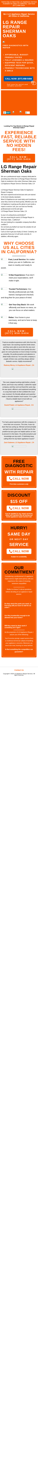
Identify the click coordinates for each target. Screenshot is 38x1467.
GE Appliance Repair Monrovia (13, 1128)
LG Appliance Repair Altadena (12, 798)
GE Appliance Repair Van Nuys (13, 1042)
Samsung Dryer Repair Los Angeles (14, 1090)
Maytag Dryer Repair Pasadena (13, 828)
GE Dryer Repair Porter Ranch (12, 1114)
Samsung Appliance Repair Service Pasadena (18, 1359)
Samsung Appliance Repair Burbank (14, 907)
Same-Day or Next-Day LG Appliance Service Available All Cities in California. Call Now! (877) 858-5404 (19, 3)
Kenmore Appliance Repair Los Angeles (16, 707)
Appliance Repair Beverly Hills (12, 1195)
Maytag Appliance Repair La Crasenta (15, 1283)
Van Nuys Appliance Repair (11, 1266)
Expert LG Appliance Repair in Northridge (16, 1047)
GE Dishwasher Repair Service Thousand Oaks (18, 1423)
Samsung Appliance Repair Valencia (15, 1459)
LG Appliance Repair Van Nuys (13, 1387)
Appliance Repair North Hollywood (14, 1188)
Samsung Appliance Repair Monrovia (15, 1207)
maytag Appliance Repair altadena (14, 752)
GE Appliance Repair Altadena (12, 793)
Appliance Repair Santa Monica (13, 1242)
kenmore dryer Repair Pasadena (13, 776)
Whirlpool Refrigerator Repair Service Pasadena (19, 1347)
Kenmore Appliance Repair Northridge (15, 988)
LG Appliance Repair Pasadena (13, 691)
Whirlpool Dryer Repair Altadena (13, 864)
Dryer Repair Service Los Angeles (14, 1375)
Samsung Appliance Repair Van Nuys (15, 1392)
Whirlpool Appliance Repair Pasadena (15, 726)
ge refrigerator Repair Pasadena (13, 745)
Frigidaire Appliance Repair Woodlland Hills (17, 1035)
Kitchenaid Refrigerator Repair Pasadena (16, 1107)
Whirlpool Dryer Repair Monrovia (13, 1154)
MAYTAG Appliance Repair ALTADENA (16, 750)
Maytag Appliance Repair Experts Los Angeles (18, 1057)
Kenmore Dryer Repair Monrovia (13, 1121)
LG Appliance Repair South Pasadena (15, 1023)
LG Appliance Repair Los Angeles (14, 683)
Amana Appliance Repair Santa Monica (16, 1211)
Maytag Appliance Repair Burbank (14, 1302)
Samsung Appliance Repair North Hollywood (17, 1454)
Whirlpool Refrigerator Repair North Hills (16, 1161)
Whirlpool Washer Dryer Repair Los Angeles (17, 695)
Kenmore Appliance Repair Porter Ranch (16, 983)
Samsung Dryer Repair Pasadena (14, 767)
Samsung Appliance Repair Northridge (15, 1000)
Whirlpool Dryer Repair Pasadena (14, 1159)
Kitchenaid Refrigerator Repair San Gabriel (17, 1102)
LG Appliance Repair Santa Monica (14, 679)
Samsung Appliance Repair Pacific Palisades (18, 1435)
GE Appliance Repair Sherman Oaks (15, 1045)
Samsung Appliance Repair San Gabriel (16, 947)
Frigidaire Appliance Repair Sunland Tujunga (18, 1031)
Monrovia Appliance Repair (11, 1202)
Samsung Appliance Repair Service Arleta (16, 1399)
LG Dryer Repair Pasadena (11, 1109)
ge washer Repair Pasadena (12, 743)
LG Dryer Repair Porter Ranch (12, 1111)
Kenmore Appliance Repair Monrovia (15, 1192)
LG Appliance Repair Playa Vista (13, 1337)
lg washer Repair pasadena (11, 733)
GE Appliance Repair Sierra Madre (14, 1130)
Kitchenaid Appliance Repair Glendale (15, 928)
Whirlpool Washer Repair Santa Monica (16, 1138)
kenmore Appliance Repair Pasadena (15, 771)
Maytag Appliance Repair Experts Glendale (17, 1059)
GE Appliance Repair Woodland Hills (15, 1126)
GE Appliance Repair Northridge (13, 1038)
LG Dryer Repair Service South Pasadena (16, 1382)
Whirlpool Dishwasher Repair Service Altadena (18, 1425)
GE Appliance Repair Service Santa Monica (17, 1373)
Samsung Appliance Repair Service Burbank (17, 1404)
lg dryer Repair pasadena (11, 731)
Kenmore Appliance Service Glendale (15, 974)
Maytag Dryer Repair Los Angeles (14, 1088)
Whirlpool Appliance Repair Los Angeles (16, 952)
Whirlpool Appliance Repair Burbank (14, 814)
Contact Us (19, 670)
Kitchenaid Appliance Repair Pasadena (16, 717)
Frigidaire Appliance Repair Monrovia (15, 1228)
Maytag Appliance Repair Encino (13, 1254)
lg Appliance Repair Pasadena (12, 755)
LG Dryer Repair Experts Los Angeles (15, 1066)
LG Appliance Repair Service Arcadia (15, 1416)
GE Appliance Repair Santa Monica (14, 693)
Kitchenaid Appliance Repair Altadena (15, 838)
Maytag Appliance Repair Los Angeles (15, 1278)
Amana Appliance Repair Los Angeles (15, 1256)
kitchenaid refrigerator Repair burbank (15, 781)
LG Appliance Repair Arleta (11, 900)
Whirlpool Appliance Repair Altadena (15, 795)
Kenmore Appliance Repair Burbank (14, 1299)
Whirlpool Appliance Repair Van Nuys (15, 1390)
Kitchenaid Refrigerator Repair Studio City (16, 1104)
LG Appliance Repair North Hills (13, 1009)
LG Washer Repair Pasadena (12, 1226)
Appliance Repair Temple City (12, 1185)
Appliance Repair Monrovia (11, 1178)
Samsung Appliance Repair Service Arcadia (17, 1413)
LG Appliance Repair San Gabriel (13, 945)
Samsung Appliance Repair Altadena (15, 800)
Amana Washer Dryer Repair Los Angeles (16, 698)
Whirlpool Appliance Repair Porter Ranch (16, 955)
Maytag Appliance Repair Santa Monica (16, 1199)
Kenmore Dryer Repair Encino (12, 1430)
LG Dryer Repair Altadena (11, 833)
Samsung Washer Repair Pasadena (14, 1218)
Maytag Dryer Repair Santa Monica (14, 1142)
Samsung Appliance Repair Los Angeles (16, 1168)
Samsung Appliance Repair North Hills (15, 1004)
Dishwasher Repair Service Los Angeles (16, 1418)
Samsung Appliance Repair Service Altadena (17, 1402)
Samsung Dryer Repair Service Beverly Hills (17, 1380)
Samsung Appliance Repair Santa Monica (16, 1171)
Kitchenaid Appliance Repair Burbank (15, 712)
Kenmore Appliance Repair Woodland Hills (17, 1290)
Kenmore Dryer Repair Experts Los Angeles (17, 1073)
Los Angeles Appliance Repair (12, 1252)
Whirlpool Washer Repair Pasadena (14, 1140)
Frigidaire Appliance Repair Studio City (15, 1033)
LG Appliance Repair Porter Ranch (14, 995)
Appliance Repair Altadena (11, 788)
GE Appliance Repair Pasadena (13, 714)
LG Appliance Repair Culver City (13, 686)
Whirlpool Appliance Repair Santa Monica (16, 959)
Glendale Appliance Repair (11, 1318)
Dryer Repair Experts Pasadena (13, 1069)
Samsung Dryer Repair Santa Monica (15, 1147)
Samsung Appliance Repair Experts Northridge (18, 1050)
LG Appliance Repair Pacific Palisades (15, 1447)
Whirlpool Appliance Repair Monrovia (15, 1204)
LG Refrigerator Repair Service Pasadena (16, 1344)
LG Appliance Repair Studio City (13, 1021)
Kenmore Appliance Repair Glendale (15, 933)
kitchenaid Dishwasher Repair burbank (15, 790)
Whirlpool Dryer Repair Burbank (13, 819)
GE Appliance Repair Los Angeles (14, 702)
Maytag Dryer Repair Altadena (12, 786)
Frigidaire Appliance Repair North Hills (15, 1028)
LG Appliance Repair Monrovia (12, 1133)
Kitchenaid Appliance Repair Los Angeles (16, 1271)
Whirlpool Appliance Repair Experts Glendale (18, 1064)
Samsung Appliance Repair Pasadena (15, 764)
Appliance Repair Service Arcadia (14, 1409)
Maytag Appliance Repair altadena (14, 783)
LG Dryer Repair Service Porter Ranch (15, 1385)
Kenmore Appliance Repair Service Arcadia (17, 1411)
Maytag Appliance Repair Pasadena (14, 824)
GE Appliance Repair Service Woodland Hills (18, 1368)
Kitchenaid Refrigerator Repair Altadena (16, 843)
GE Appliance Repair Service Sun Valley (16, 1371)
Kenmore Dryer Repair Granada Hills (15, 1428)
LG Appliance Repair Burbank (12, 971)
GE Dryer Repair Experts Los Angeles (15, 1071)
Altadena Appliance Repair (11, 1216)
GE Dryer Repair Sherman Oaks (13, 1116)
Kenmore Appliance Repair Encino (14, 1292)
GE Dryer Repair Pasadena (11, 748)
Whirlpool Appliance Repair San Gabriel (16, 950)
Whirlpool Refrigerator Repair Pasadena (16, 1166)
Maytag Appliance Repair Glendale (14, 931)
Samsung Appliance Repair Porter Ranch (16, 1007)
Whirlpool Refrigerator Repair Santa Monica (17, 1164)
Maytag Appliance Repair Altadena (14, 722)
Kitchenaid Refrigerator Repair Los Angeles (17, 1100)
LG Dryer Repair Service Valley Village (15, 1378)
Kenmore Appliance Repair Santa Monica (16, 1176)
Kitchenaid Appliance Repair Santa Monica (17, 1273)
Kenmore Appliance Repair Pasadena (15, 985)
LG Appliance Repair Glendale (12, 921)
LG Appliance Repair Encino (12, 914)
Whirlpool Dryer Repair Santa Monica (15, 1157)
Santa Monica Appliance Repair (13, 1233)
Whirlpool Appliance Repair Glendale (15, 1323)
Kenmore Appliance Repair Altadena (14, 724)
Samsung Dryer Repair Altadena (13, 878)
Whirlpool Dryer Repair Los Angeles (14, 1152)
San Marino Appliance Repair (12, 1095)
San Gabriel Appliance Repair (12, 943)
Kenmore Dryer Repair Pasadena (13, 852)
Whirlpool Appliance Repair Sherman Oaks (17, 957)
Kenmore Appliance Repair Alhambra (15, 705)
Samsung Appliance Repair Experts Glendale (18, 1062)
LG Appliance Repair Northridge (13, 990)
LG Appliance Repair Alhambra (13, 710)
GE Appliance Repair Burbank (12, 926)
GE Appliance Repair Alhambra (13, 700)
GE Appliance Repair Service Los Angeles (16, 1366)
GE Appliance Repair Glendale (13, 924)
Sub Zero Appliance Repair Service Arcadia (17, 1406)
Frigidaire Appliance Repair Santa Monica (16, 1180)
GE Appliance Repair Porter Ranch (14, 1040)
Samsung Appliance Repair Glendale (15, 1259)
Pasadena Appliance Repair (12, 1214)
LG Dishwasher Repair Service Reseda (16, 1421)
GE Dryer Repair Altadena (11, 812)
